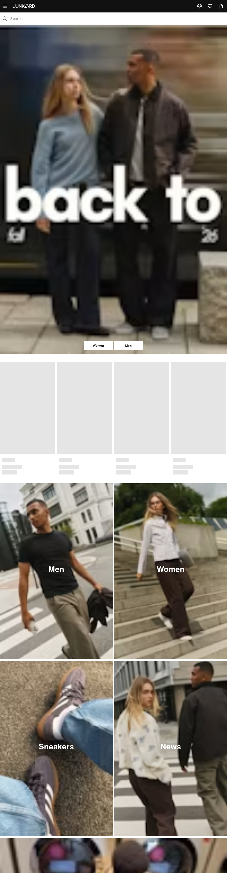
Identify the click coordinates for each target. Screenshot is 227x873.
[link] (199, 6)
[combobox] (117, 18)
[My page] (199, 6)
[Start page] (25, 6)
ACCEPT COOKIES (177, 469)
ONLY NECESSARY (50, 469)
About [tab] (179, 400)
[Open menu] (6, 6)
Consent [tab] (48, 400)
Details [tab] (113, 400)
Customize (111, 469)
